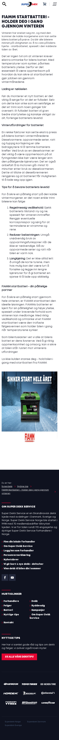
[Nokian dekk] (11, 703)
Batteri (8, 610)
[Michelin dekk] (29, 693)
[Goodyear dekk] (48, 703)
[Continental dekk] (48, 693)
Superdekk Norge (13, 722)
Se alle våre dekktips (19, 657)
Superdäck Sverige (13, 725)
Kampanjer (38, 610)
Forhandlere (11, 601)
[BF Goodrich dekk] (29, 703)
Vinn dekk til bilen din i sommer (22, 569)
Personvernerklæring (17, 555)
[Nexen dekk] (48, 684)
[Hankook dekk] (11, 684)
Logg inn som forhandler (19, 551)
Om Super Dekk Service (18, 546)
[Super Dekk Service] (29, 4)
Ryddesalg (38, 606)
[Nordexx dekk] (11, 693)
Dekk (34, 601)
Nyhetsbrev (11, 560)
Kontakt (9, 623)
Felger (8, 606)
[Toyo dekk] (29, 684)
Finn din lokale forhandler (19, 542)
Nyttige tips (11, 615)
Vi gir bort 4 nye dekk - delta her (23, 564)
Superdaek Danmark (36, 722)
